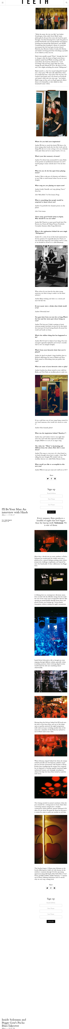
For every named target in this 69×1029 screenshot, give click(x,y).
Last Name (51, 505)
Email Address (51, 493)
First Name (51, 499)
